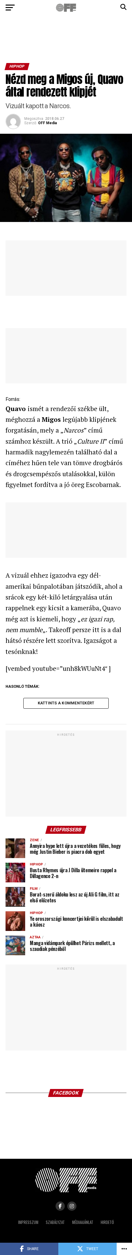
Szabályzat (55, 1222)
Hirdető (107, 1222)
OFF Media (47, 123)
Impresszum (28, 1222)
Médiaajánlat (82, 1222)
